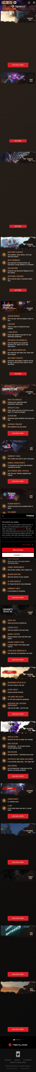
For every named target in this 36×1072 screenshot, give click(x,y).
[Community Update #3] (18, 306)
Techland (7, 1060)
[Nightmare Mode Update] (18, 78)
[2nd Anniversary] (18, 157)
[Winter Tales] (18, 243)
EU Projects (27, 1060)
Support (17, 1060)
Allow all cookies (18, 550)
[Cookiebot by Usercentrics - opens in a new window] (26, 516)
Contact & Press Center (18, 1062)
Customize (17, 555)
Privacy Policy (25, 1068)
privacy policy (20, 529)
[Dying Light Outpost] (7, 2)
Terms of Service (12, 1068)
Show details (27, 544)
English (18, 1039)
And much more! (18, 65)
